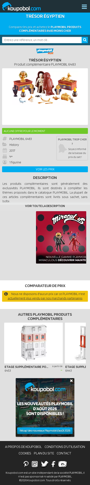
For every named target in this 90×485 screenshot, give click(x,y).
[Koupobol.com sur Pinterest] (26, 464)
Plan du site (44, 453)
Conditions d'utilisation (65, 447)
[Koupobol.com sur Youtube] (62, 464)
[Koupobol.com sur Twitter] (45, 464)
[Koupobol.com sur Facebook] (53, 464)
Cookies (25, 453)
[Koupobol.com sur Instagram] (35, 464)
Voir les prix (45, 169)
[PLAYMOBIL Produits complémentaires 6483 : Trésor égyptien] (45, 96)
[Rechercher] (85, 40)
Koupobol (24, 7)
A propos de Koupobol (23, 447)
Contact (64, 453)
